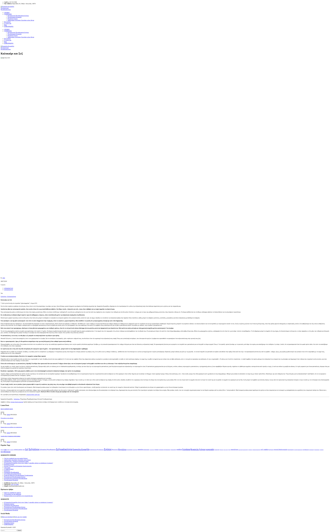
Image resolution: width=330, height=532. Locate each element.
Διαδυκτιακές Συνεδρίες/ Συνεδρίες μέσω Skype (21, 20)
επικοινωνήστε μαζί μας (33, 394)
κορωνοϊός (217, 449)
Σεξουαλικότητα (11, 296)
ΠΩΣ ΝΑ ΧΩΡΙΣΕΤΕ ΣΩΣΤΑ (12, 492)
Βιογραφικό (7, 22)
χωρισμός (321, 449)
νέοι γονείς (226, 449)
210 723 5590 (15, 484)
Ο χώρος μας (7, 23)
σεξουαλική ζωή (8, 288)
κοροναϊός (210, 449)
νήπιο (229, 449)
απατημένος (135, 449)
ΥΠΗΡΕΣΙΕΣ (8, 14)
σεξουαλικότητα (8, 289)
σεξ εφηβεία (264, 449)
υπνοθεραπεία (306, 449)
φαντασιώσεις (317, 449)
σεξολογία (271, 449)
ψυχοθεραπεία (5, 452)
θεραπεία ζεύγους (198, 449)
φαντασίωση (311, 449)
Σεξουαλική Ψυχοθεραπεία (48, 449)
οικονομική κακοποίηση (243, 449)
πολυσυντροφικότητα (256, 449)
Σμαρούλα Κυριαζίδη (81, 449)
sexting (8, 449)
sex (5, 449)
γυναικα (156, 449)
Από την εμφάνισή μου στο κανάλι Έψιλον (16, 458)
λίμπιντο (221, 449)
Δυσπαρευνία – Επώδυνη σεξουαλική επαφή (16, 461)
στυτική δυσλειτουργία (280, 449)
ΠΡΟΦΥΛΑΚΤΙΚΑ (18, 449)
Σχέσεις (108, 449)
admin (3, 277)
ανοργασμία (130, 449)
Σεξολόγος (3, 296)
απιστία (140, 449)
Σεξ (26, 449)
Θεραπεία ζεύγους (13, 18)
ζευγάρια (186, 449)
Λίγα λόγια (7, 467)
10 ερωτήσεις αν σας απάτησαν (12, 494)
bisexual (2, 449)
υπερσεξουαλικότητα (298, 449)
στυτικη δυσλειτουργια (16, 402)
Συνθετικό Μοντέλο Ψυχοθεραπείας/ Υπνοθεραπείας (18, 475)
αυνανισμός (146, 449)
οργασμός (250, 449)
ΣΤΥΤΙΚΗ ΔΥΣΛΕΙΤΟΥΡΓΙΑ (12, 474)
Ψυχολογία (115, 449)
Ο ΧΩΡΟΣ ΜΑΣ (8, 469)
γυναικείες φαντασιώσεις (164, 449)
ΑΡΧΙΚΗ (6, 12)
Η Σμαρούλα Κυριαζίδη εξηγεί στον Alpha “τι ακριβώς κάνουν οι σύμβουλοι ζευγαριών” (28, 463)
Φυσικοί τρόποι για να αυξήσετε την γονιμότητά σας (18, 496)
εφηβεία (179, 449)
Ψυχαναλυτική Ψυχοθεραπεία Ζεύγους (18, 15)
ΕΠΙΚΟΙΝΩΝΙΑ (8, 26)
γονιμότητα (152, 449)
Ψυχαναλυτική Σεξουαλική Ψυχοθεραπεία (15, 478)
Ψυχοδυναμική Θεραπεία (14, 17)
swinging (12, 449)
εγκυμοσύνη (173, 449)
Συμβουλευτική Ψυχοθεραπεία (97, 449)
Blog (5, 25)
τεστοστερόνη (291, 449)
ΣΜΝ (24, 449)
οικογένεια (234, 449)
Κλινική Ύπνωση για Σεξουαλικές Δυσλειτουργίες (18, 466)
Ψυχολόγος (122, 449)
